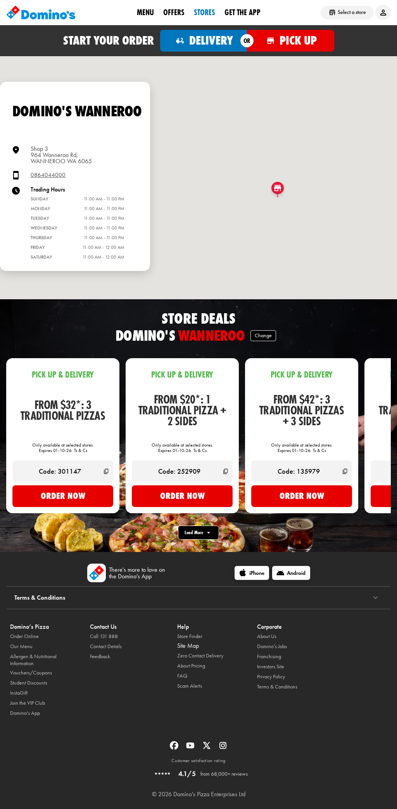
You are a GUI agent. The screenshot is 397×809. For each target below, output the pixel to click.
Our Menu (21, 646)
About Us (266, 636)
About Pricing (191, 665)
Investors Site (270, 666)
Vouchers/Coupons (31, 672)
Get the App (242, 12)
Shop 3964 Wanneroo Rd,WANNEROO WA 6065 (61, 155)
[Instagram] (223, 748)
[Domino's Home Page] (41, 12)
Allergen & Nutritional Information (33, 660)
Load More (194, 532)
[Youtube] (191, 748)
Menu (145, 12)
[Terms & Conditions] (375, 598)
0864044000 (48, 175)
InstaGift (19, 693)
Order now (63, 495)
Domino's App (25, 713)
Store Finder (189, 636)
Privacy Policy (271, 676)
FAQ (182, 676)
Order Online (24, 636)
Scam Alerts (189, 686)
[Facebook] (175, 748)
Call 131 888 (104, 636)
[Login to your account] (383, 12)
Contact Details (106, 646)
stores (204, 12)
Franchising (269, 656)
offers (174, 12)
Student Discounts (28, 683)
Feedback (100, 656)
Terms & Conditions (277, 686)
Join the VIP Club (27, 703)
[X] (207, 748)
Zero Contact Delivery (200, 655)
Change (263, 335)
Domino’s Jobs (272, 646)
